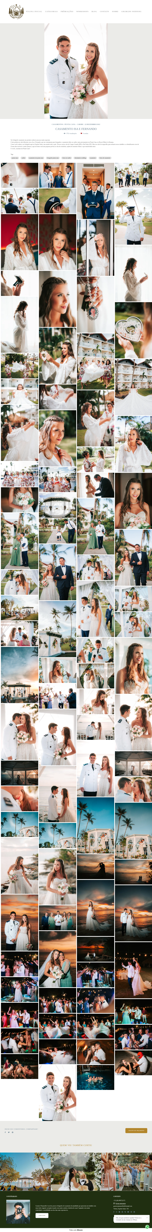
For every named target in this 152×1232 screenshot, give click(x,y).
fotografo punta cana (53, 158)
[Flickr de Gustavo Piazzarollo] (119, 1212)
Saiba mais (42, 1215)
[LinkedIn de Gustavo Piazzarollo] (134, 1212)
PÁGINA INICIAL (34, 11)
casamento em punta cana (36, 158)
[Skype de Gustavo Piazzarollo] (125, 1212)
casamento (93, 158)
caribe (23, 158)
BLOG (94, 11)
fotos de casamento (105, 158)
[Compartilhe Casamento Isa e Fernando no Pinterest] (12, 1132)
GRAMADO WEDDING (131, 11)
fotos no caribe (66, 158)
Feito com (76, 1230)
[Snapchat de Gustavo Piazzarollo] (131, 1212)
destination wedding (80, 158)
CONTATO (104, 11)
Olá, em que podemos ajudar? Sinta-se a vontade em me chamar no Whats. (128, 1219)
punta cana (15, 158)
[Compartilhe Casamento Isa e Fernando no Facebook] (5, 1132)
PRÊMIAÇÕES (67, 11)
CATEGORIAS (51, 11)
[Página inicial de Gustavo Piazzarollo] (16, 12)
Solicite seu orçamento (136, 1130)
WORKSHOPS (82, 11)
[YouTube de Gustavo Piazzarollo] (128, 1212)
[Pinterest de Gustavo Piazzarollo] (122, 1212)
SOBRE (115, 11)
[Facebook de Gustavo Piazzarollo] (113, 1212)
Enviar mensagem (121, 1203)
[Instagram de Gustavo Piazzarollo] (116, 1212)
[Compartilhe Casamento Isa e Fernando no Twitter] (9, 1132)
